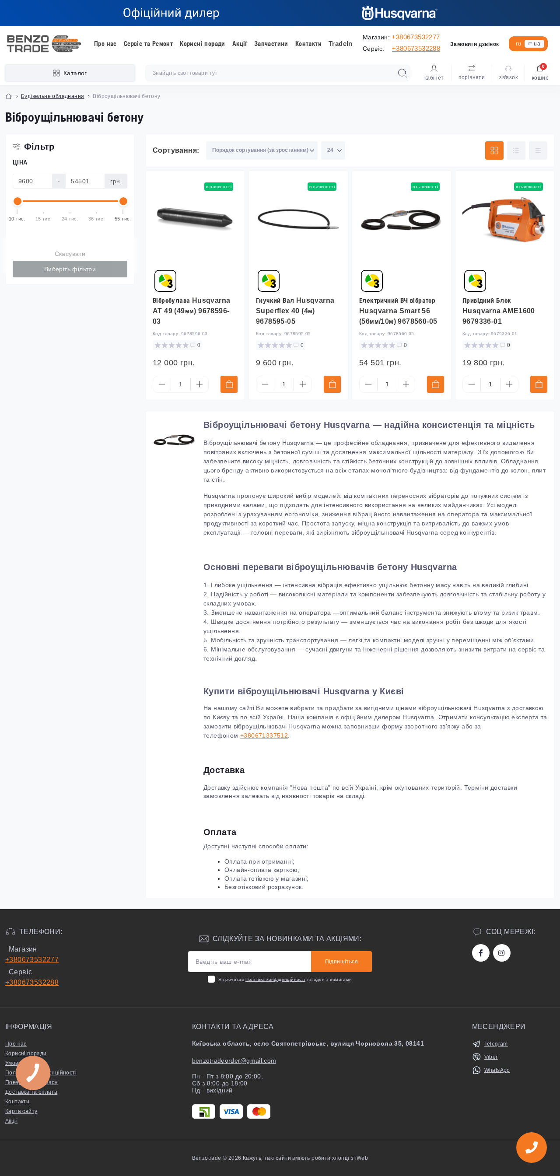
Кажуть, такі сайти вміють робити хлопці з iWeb (305, 1158)
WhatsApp (497, 1070)
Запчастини (271, 43)
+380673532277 (416, 37)
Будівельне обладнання (52, 96)
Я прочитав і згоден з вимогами (285, 979)
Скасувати (70, 253)
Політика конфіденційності (275, 979)
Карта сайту (21, 1111)
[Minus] (162, 384)
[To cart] (229, 384)
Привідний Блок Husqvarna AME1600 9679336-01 (498, 311)
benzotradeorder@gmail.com (234, 1060)
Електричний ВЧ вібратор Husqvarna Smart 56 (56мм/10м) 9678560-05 (398, 311)
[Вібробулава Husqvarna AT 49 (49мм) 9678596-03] (195, 220)
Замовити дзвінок (474, 44)
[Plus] (199, 384)
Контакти (308, 43)
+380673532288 (416, 48)
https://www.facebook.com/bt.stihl (481, 953)
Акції (239, 43)
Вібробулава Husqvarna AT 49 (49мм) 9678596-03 (191, 311)
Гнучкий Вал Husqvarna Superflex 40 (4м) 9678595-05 (295, 311)
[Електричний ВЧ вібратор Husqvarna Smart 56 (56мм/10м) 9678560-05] (401, 220)
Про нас (105, 43)
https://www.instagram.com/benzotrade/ (502, 953)
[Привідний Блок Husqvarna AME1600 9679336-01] (504, 220)
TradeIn (341, 43)
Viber (491, 1057)
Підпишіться (341, 962)
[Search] (402, 73)
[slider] (17, 201)
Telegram (496, 1044)
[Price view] (538, 150)
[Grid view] (494, 150)
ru (518, 44)
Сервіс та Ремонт (148, 43)
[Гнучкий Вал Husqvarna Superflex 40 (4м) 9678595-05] (298, 220)
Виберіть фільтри (70, 269)
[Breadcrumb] (8, 96)
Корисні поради (202, 43)
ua (537, 44)
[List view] (516, 150)
